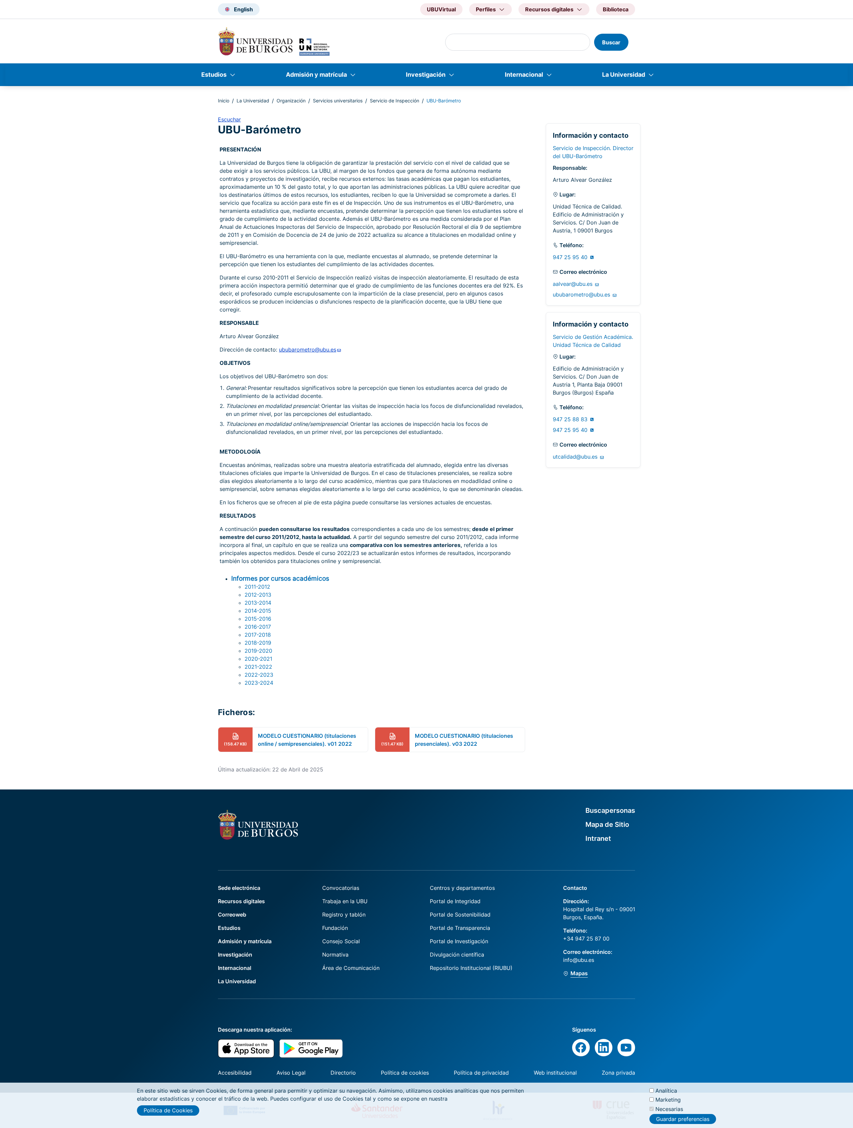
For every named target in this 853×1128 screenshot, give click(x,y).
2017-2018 (258, 634)
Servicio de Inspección (394, 100)
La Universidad (623, 74)
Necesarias (669, 1108)
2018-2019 (258, 642)
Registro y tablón (344, 914)
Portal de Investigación (459, 941)
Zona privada (618, 1072)
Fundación (335, 928)
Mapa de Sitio (607, 824)
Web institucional (555, 1072)
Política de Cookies (168, 1110)
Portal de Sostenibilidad (460, 914)
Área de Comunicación (351, 968)
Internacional (524, 74)
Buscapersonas (610, 810)
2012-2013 (258, 594)
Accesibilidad (235, 1072)
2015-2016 (258, 618)
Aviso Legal (291, 1072)
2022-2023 (259, 674)
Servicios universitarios (338, 100)
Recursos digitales (241, 901)
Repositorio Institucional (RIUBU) (471, 968)
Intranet (598, 838)
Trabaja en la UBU (345, 901)
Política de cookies (405, 1072)
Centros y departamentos (462, 888)
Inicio (223, 100)
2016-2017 (258, 626)
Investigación (425, 74)
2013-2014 (258, 602)
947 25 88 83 (571, 419)
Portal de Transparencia (460, 928)
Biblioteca (615, 9)
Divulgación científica (457, 954)
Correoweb (232, 914)
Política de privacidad (481, 1072)
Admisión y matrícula (316, 74)
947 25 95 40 (571, 257)
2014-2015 (258, 610)
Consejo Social (341, 941)
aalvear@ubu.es (573, 283)
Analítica (666, 1090)
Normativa (335, 954)
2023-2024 (259, 682)
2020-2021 (258, 658)
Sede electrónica (239, 888)
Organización (291, 100)
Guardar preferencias (682, 1119)
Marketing (668, 1099)
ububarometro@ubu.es (582, 294)
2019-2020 (258, 650)
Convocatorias (340, 888)
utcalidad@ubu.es (576, 456)
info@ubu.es (578, 960)
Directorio (343, 1072)
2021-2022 (258, 666)
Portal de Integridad (455, 901)
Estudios (214, 74)
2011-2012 (257, 586)
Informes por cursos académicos (280, 578)
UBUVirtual (441, 9)
